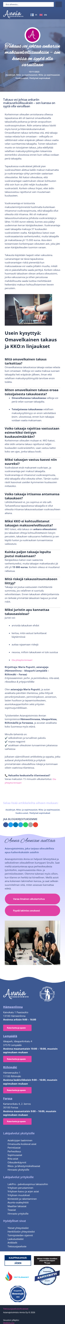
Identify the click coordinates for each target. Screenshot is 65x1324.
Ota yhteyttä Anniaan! (22, 660)
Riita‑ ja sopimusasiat (49, 74)
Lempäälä (10, 1036)
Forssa (7, 1098)
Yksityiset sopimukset (39, 78)
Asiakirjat (10, 74)
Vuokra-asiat (21, 78)
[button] (58, 14)
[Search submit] (58, 4)
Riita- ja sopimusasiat (26, 74)
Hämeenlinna (13, 1007)
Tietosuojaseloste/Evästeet (15, 1308)
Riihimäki (10, 1067)
